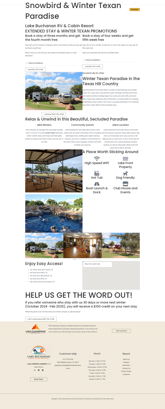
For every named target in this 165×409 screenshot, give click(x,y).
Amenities (40, 9)
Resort (59, 9)
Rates (50, 9)
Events (69, 9)
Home (29, 9)
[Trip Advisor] (35, 370)
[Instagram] (139, 2)
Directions (126, 365)
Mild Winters (44, 125)
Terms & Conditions (35, 63)
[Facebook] (135, 2)
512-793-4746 (68, 359)
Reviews (126, 362)
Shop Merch (79, 9)
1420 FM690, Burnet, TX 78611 (68, 362)
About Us (126, 359)
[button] (32, 9)
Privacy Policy (126, 371)
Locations (126, 374)
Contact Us (126, 368)
